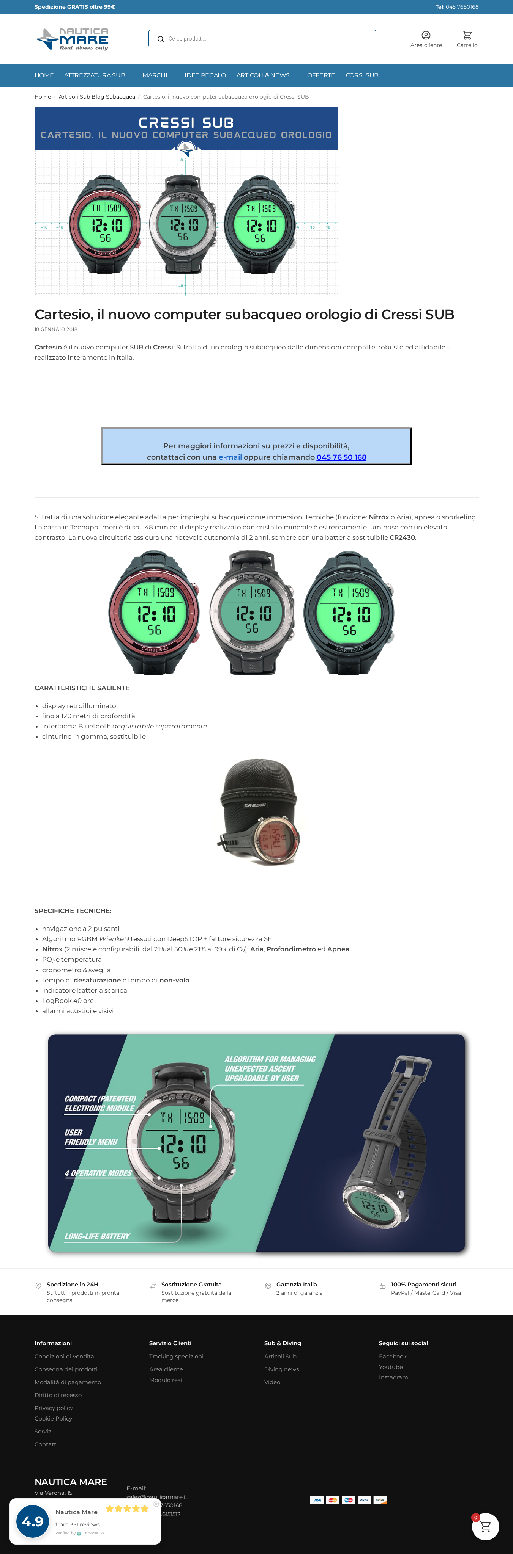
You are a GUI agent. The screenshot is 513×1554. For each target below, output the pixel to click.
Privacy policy (54, 1407)
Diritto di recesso (58, 1395)
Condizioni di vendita (64, 1356)
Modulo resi (165, 1379)
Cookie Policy (53, 1418)
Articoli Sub (280, 1356)
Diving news (281, 1369)
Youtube (391, 1367)
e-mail (230, 457)
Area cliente (426, 45)
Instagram (393, 1377)
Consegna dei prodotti (66, 1369)
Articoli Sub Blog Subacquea (97, 97)
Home (43, 97)
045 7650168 (457, 6)
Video (272, 1382)
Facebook (393, 1356)
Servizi (44, 1431)
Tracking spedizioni (176, 1356)
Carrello (467, 45)
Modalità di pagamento (68, 1382)
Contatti (46, 1444)
